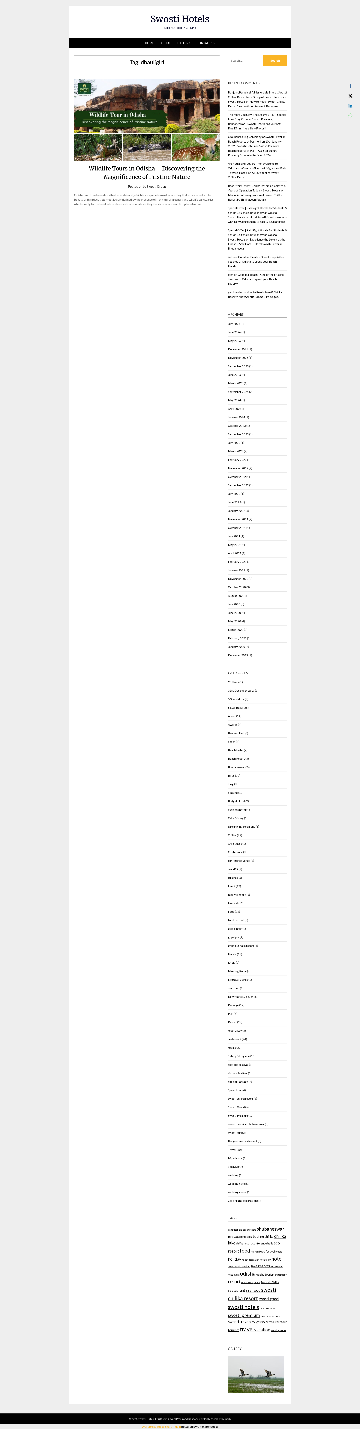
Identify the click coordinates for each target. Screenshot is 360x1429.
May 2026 (234, 340)
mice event (233, 1274)
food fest (255, 1251)
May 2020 (234, 621)
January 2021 (236, 570)
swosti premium (244, 1315)
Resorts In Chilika (270, 1282)
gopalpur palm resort (241, 945)
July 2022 (234, 493)
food (245, 1250)
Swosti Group (156, 186)
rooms (232, 1047)
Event (231, 886)
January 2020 (236, 646)
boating (233, 792)
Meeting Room (237, 971)
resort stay (235, 1030)
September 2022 (238, 485)
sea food (253, 1290)
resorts (257, 1282)
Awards (232, 724)
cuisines (233, 877)
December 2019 (238, 655)
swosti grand (269, 1299)
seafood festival (238, 1064)
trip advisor (235, 1158)
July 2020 (234, 604)
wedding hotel (237, 1183)
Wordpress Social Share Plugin (161, 1426)
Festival (233, 903)
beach (231, 741)
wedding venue (237, 1192)
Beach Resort (236, 758)
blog (231, 784)
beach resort (249, 1229)
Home (149, 43)
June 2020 (234, 612)
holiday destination (250, 1260)
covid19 (233, 869)
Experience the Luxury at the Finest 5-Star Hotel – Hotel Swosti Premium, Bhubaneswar (256, 244)
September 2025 (238, 366)
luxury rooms (276, 1266)
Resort (232, 1022)
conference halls (262, 1243)
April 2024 (234, 408)
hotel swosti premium (239, 1266)
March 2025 (235, 383)
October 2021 (237, 527)
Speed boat (235, 1090)
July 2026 (234, 323)
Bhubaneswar (236, 767)
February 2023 (237, 459)
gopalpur (233, 937)
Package (233, 1005)
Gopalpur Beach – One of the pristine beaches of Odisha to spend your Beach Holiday (256, 261)
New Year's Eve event (241, 996)
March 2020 (235, 629)
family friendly (237, 894)
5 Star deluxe (236, 699)
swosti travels (239, 1321)
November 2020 (238, 578)
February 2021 (237, 561)
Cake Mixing (236, 818)
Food (231, 911)
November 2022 (238, 468)
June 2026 (234, 332)
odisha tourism (265, 1274)
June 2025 (234, 374)
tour (284, 1322)
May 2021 (234, 544)
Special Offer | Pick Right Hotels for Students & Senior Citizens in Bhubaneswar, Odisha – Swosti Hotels (257, 212)
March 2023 (235, 451)
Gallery (183, 43)
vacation (233, 1166)
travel (247, 1329)
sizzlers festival (238, 1073)
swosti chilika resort (240, 1098)
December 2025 (238, 349)
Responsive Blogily (199, 1418)
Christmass (235, 843)
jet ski (231, 962)
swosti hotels (243, 1306)
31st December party (241, 690)
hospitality (265, 1259)
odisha (248, 1273)
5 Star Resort (236, 707)
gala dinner (235, 928)
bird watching (237, 1236)
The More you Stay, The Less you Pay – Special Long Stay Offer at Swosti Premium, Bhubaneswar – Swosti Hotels (257, 119)
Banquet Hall (236, 733)
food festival (236, 920)
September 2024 (238, 391)
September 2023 (238, 434)
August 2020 (236, 595)
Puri (230, 1013)
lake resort (260, 1266)
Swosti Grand (236, 1107)
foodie (278, 1251)
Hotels (232, 954)
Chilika (232, 835)
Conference (235, 852)
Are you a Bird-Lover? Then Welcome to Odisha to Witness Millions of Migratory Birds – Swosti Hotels (257, 168)
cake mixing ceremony (241, 826)
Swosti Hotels (180, 19)
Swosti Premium (238, 1115)
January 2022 (236, 510)
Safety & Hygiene (239, 1056)
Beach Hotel (235, 750)
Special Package (238, 1081)
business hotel (237, 809)
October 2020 (237, 587)
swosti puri (235, 1132)
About (165, 43)
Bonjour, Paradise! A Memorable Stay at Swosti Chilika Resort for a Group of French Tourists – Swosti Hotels (257, 97)
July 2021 (234, 536)
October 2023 (237, 425)
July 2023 (234, 442)
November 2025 (238, 357)
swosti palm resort (268, 1308)
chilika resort (244, 1243)
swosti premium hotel (270, 1316)
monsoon (233, 988)
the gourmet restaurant (242, 1141)
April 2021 (234, 553)
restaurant (234, 1039)
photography (280, 1275)
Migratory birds (238, 979)
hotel (277, 1259)
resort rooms (247, 1282)
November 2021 (238, 519)
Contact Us (206, 43)
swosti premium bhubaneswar (246, 1124)
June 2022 (234, 502)
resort (234, 1281)
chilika (269, 1236)
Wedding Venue (278, 1330)
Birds (231, 775)
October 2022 (237, 476)
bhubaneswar (270, 1229)
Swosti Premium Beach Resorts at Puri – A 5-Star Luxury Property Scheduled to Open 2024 (253, 150)
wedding (233, 1175)
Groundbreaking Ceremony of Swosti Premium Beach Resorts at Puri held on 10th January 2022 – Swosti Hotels (256, 141)
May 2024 (234, 400)
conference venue (239, 860)
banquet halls (235, 1229)
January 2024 (236, 417)
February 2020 (237, 638)
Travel (232, 1149)
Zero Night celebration (242, 1200)
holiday (234, 1259)
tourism (233, 1330)
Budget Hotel (236, 801)
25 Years (233, 682)
